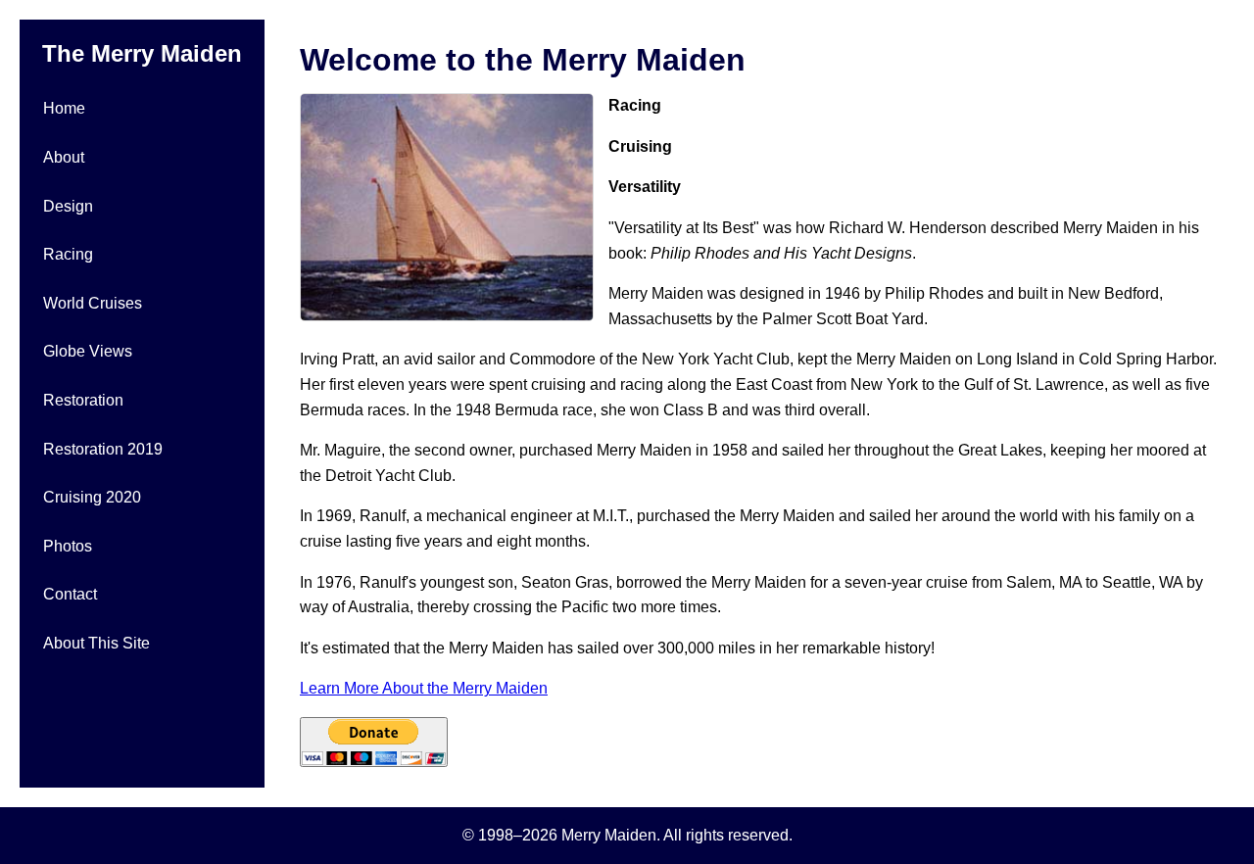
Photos (67, 546)
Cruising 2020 (92, 497)
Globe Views (87, 351)
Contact (70, 594)
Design (68, 206)
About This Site (96, 643)
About (63, 157)
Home (64, 108)
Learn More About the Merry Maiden (424, 688)
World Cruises (92, 303)
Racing (68, 254)
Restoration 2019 (103, 449)
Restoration (83, 400)
